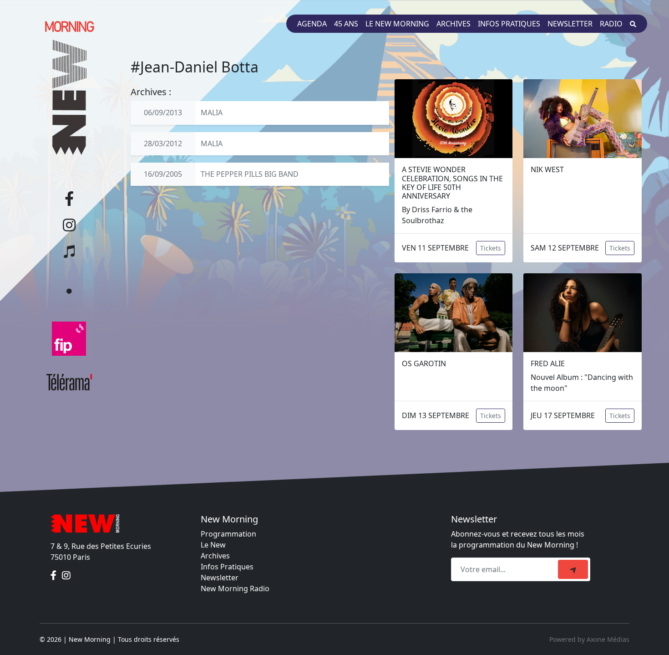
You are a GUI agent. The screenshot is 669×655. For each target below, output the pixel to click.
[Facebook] (54, 575)
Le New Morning (397, 24)
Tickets (490, 248)
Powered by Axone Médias (589, 639)
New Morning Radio (235, 588)
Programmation (228, 534)
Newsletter (570, 24)
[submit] (573, 569)
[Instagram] (66, 575)
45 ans (346, 24)
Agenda (312, 24)
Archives (453, 24)
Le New (213, 545)
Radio (611, 24)
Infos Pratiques (227, 567)
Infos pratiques (509, 24)
